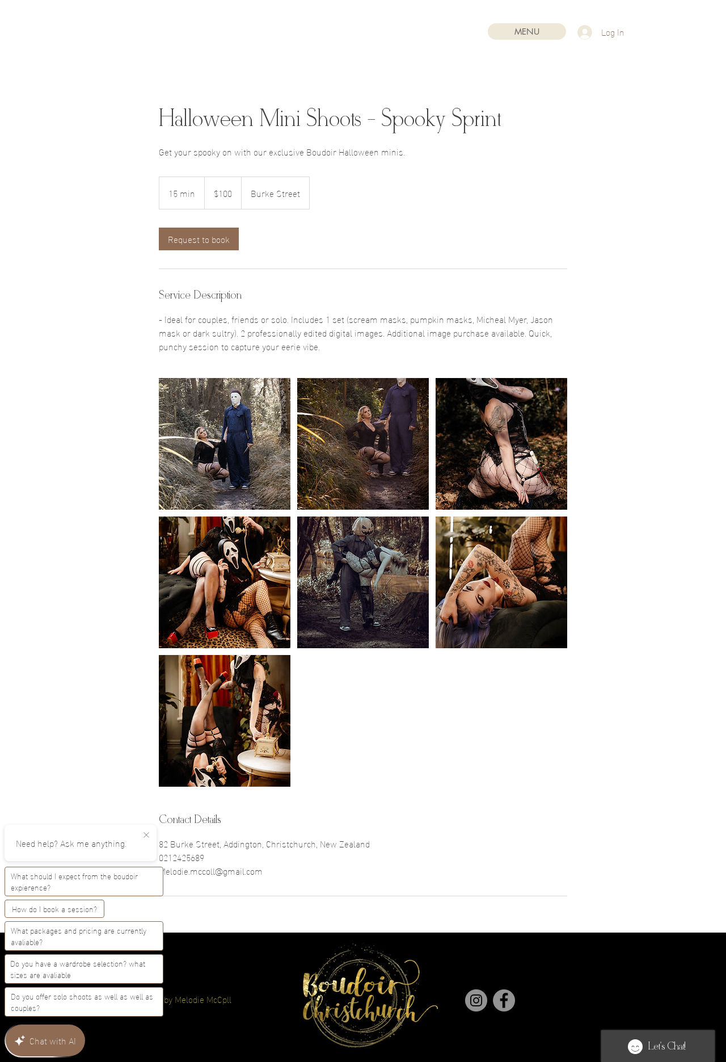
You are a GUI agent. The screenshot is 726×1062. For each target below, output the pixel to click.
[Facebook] (504, 1000)
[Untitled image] (224, 444)
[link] (199, 239)
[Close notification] (146, 835)
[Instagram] (476, 1000)
